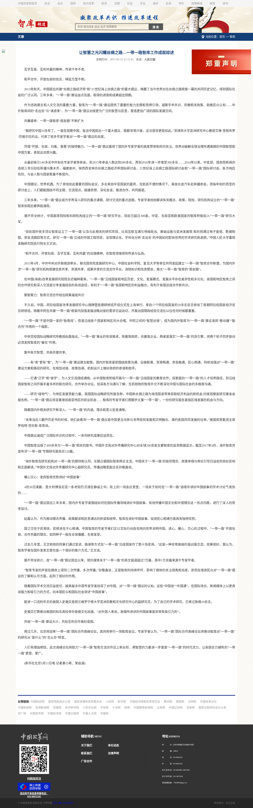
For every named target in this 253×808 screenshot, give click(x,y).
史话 (168, 3)
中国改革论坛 (208, 701)
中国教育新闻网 (143, 707)
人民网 (110, 701)
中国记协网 (176, 707)
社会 (130, 3)
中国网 (104, 713)
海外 (155, 3)
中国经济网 (54, 713)
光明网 (192, 701)
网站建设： (220, 803)
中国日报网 (72, 713)
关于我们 (86, 745)
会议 (60, 3)
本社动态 (113, 745)
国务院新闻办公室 (59, 701)
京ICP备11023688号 (63, 803)
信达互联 (230, 803)
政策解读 (196, 3)
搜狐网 (180, 701)
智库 (212, 3)
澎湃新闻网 (42, 707)
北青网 (161, 707)
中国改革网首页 (27, 3)
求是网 (190, 707)
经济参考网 (72, 707)
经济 (104, 3)
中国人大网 (89, 713)
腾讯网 (168, 701)
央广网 (22, 713)
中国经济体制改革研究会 (145, 701)
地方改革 (88, 3)
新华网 (122, 701)
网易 (127, 707)
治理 (117, 3)
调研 (73, 3)
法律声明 (113, 753)
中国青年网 (37, 713)
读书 (225, 3)
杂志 (47, 3)
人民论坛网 (89, 707)
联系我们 (86, 753)
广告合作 (86, 761)
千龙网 (116, 707)
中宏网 (104, 707)
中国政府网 (37, 701)
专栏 (181, 3)
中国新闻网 (25, 707)
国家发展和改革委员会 (88, 701)
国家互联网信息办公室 (212, 707)
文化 (142, 3)
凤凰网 (57, 707)
